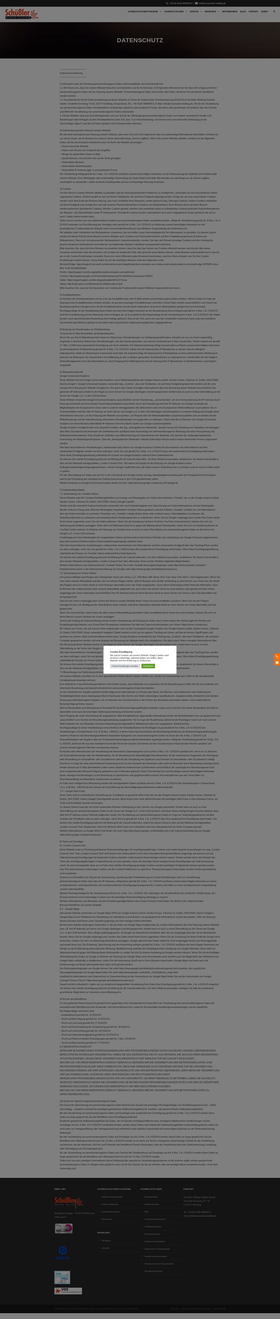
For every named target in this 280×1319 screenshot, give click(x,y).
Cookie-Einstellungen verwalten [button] (125, 666)
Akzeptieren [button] (148, 666)
